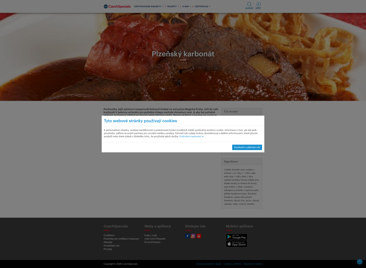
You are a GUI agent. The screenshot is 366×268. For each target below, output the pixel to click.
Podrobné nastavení (190, 136)
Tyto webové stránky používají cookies (140, 121)
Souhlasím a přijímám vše (247, 147)
